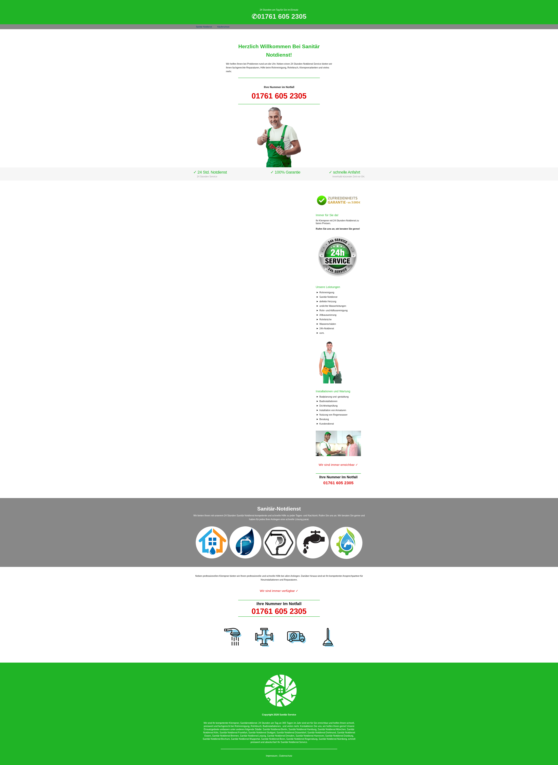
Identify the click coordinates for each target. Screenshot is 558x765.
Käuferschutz (223, 27)
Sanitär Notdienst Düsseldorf (291, 732)
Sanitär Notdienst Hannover (310, 735)
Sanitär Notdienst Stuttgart (261, 732)
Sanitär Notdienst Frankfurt (233, 732)
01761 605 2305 (279, 96)
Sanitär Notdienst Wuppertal (245, 739)
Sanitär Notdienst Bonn (273, 739)
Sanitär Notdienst (204, 27)
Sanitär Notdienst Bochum (216, 739)
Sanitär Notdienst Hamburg (302, 729)
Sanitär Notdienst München (332, 729)
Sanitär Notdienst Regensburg (302, 739)
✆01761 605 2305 (279, 16)
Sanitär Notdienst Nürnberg (333, 739)
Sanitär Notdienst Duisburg (339, 735)
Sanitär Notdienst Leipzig (253, 735)
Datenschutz (285, 756)
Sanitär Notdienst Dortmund (321, 732)
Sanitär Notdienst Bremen (225, 735)
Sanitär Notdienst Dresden (280, 735)
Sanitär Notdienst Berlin (275, 729)
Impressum (271, 756)
